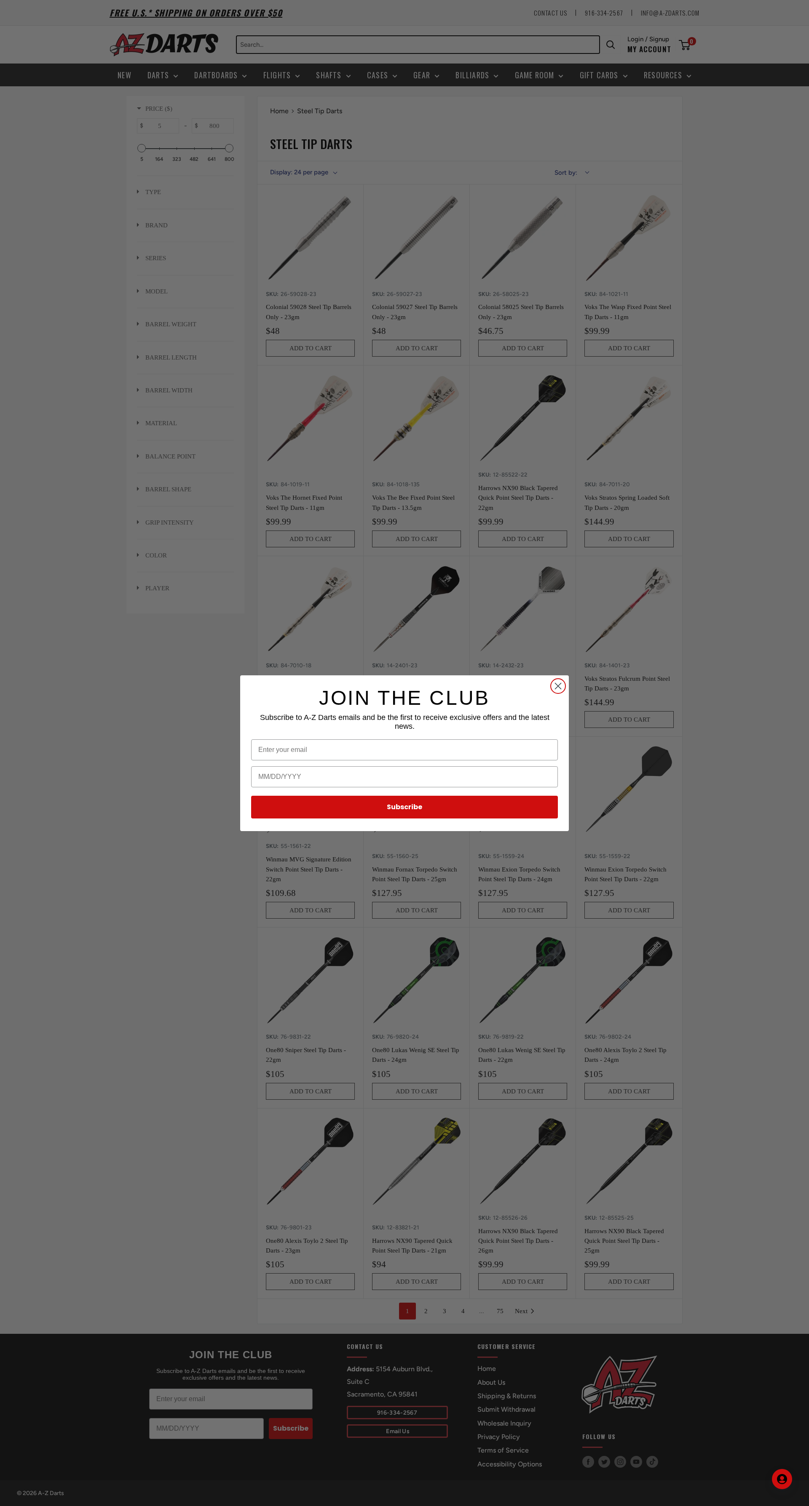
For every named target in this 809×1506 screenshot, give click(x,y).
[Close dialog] (558, 686)
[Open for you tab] (782, 1479)
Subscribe (404, 807)
